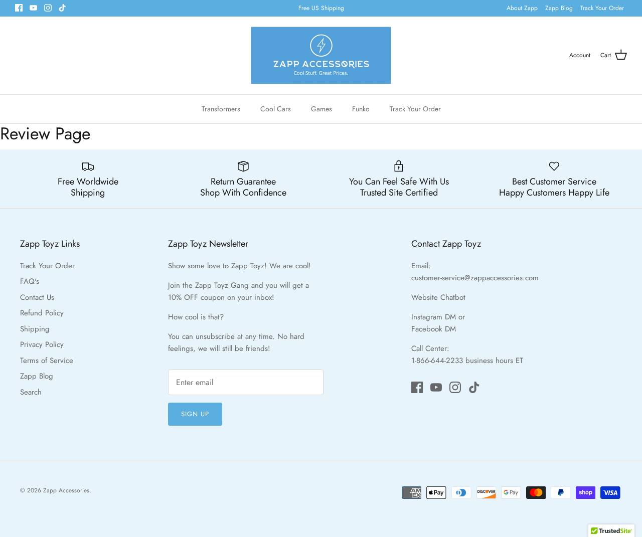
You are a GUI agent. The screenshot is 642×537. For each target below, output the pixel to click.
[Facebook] (19, 8)
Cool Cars (275, 109)
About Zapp (522, 8)
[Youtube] (33, 8)
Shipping (35, 328)
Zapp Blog (559, 8)
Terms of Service (46, 360)
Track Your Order (602, 8)
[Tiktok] (62, 8)
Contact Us (37, 297)
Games (321, 109)
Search (31, 392)
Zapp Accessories (66, 490)
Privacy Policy (42, 344)
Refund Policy (42, 312)
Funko (361, 109)
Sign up (195, 414)
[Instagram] (48, 8)
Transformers (221, 109)
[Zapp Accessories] (321, 55)
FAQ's (29, 281)
